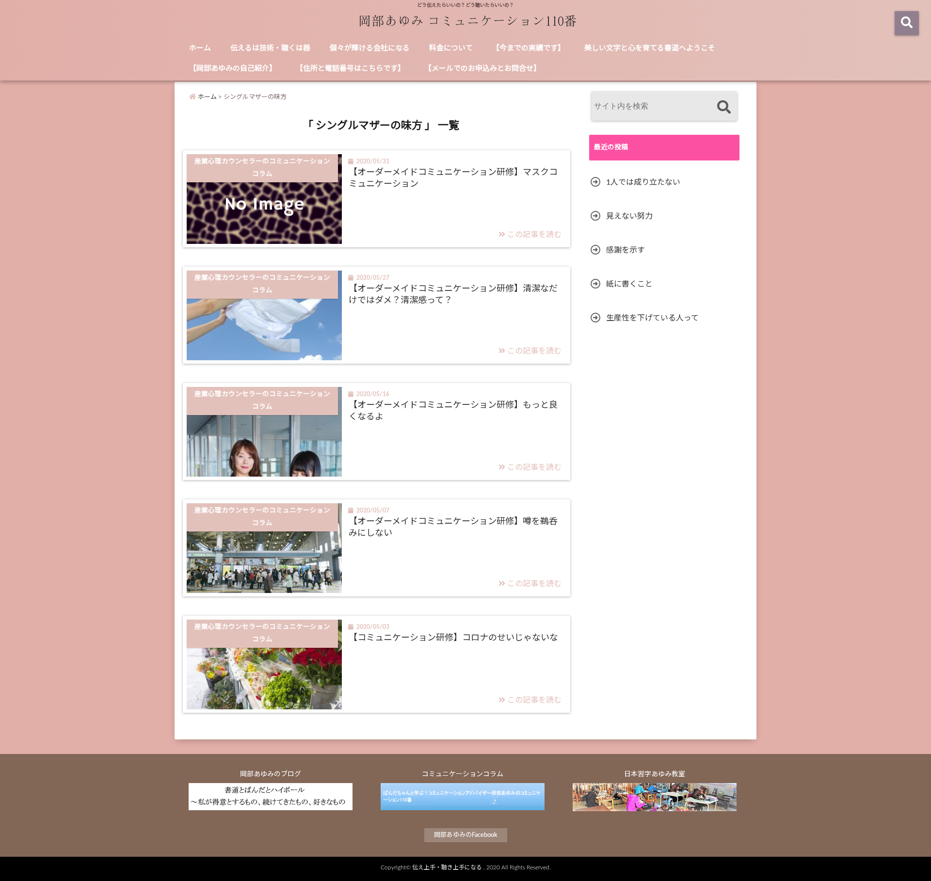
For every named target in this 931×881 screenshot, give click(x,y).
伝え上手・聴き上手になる (447, 867)
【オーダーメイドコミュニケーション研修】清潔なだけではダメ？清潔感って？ (453, 294)
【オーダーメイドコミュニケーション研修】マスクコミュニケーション (453, 178)
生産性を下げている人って (652, 318)
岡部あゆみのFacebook (466, 835)
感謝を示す (625, 250)
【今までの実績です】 (528, 48)
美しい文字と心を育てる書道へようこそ (649, 48)
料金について (451, 48)
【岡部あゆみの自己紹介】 (232, 68)
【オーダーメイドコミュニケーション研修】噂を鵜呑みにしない (453, 527)
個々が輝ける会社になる (370, 48)
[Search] (724, 107)
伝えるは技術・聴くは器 (270, 48)
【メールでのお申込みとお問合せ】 (482, 68)
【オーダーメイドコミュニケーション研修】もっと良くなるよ (453, 411)
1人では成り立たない (643, 182)
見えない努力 (629, 216)
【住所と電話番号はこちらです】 (350, 68)
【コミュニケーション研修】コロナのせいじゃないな (453, 638)
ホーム (200, 48)
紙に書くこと (629, 284)
